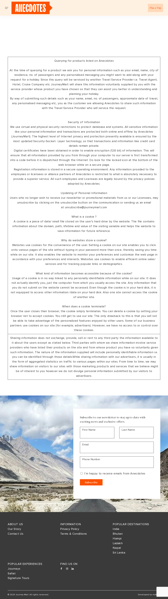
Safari (12, 573)
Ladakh (118, 543)
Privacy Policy (69, 529)
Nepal (117, 548)
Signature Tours (18, 578)
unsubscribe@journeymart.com (86, 207)
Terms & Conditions (73, 533)
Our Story (14, 529)
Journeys (14, 568)
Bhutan (118, 533)
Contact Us (15, 533)
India (116, 529)
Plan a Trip (155, 7)
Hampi (117, 538)
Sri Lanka (119, 552)
